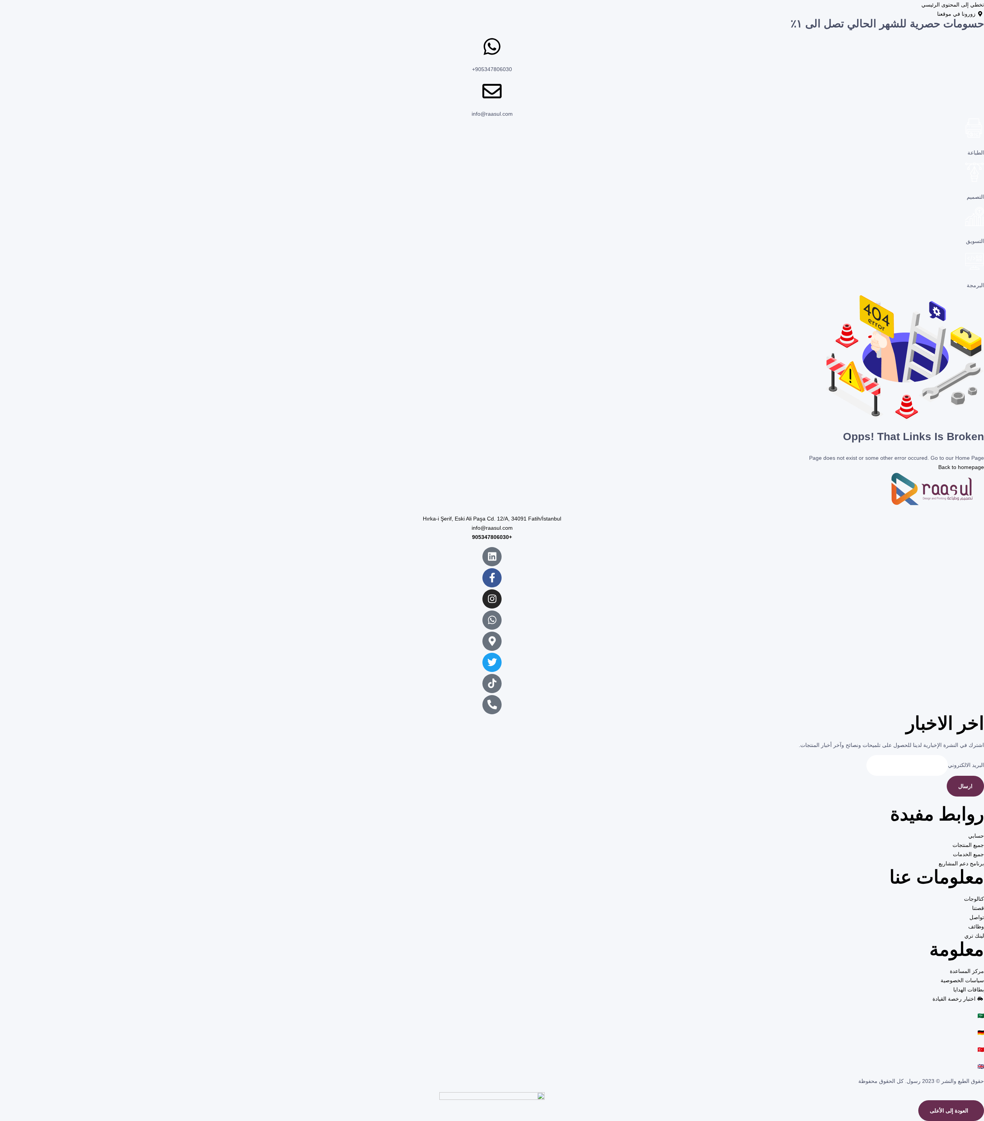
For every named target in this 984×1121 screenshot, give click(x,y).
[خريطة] (492, 641)
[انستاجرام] (492, 599)
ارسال (965, 786)
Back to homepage (961, 467)
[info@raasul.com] (492, 91)
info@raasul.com (492, 114)
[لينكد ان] (492, 556)
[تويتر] (492, 662)
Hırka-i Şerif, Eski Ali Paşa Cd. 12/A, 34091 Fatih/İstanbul (492, 519)
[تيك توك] (492, 683)
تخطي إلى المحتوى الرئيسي (952, 5)
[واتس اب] (492, 620)
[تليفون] (492, 704)
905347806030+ (492, 69)
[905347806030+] (492, 46)
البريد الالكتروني (966, 765)
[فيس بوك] (492, 577)
